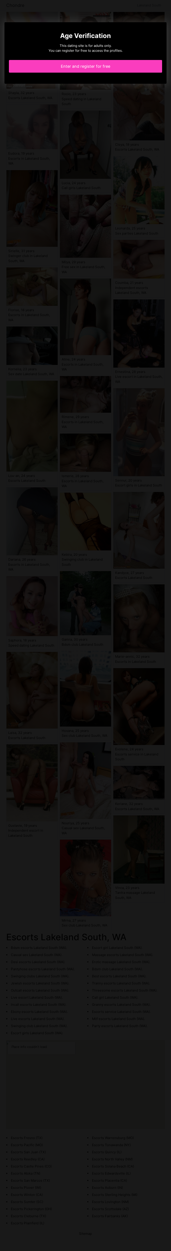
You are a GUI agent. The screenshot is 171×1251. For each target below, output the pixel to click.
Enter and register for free (85, 66)
